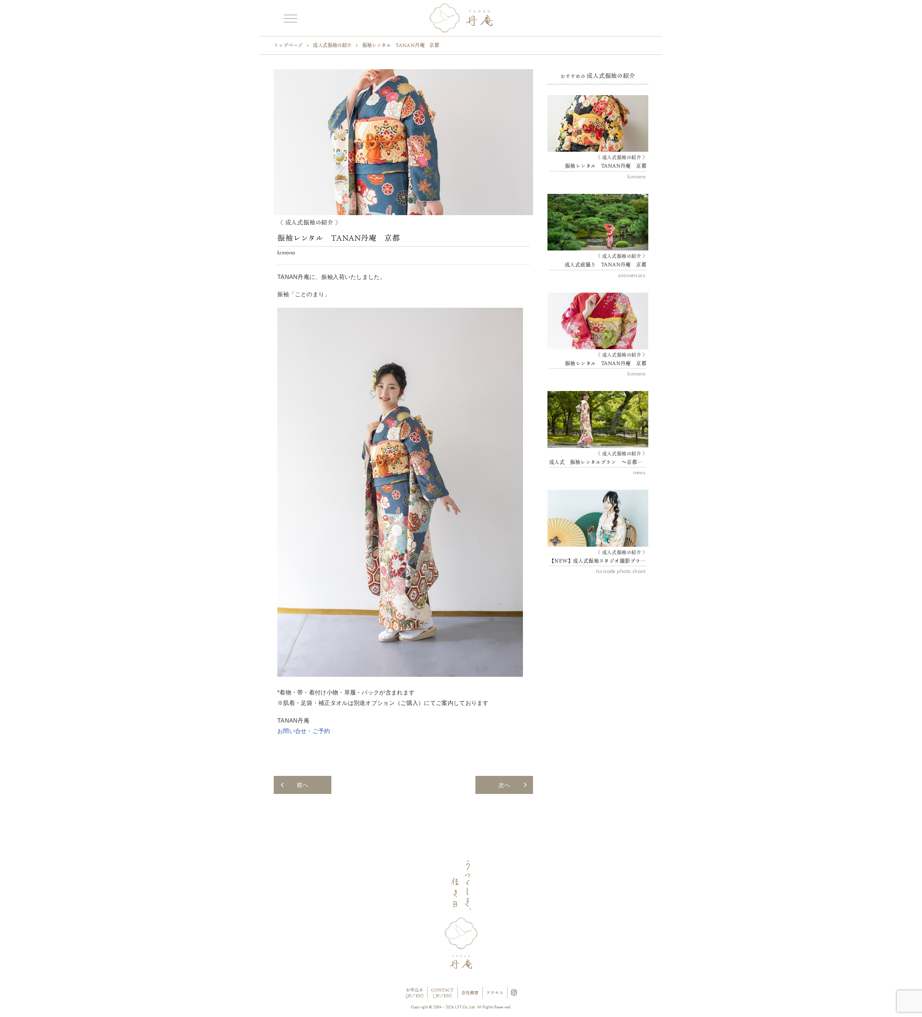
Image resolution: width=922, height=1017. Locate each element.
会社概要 (470, 993)
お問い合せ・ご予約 (303, 731)
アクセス (494, 993)
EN (419, 995)
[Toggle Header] (290, 17)
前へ (302, 785)
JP (409, 995)
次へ (504, 785)
